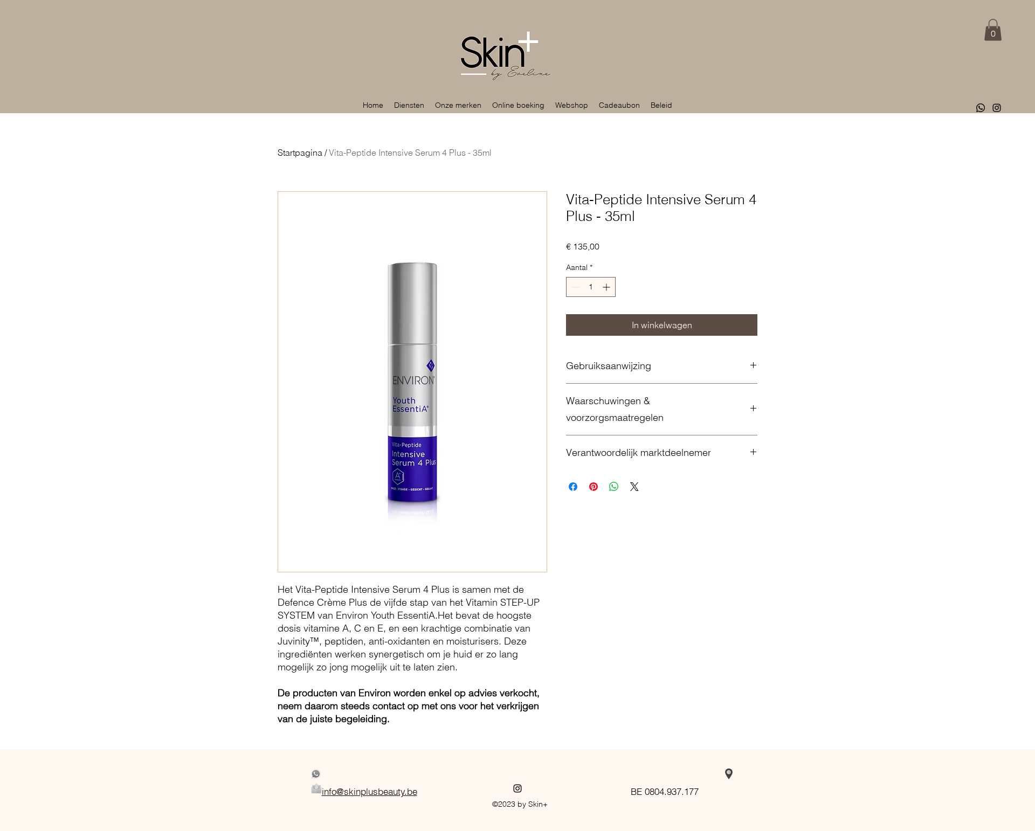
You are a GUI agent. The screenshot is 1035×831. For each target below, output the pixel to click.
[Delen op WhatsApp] (614, 486)
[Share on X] (634, 486)
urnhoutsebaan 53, (664, 774)
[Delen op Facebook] (573, 486)
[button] (993, 30)
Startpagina (300, 152)
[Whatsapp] (980, 107)
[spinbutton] (591, 287)
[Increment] (607, 287)
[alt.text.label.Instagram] (996, 107)
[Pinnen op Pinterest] (593, 486)
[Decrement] (574, 287)
